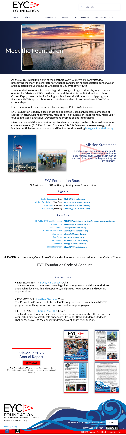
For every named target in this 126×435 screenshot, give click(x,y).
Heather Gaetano (46, 299)
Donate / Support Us (104, 17)
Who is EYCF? (30, 17)
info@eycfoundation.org (99, 128)
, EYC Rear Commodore (48, 221)
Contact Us (112, 428)
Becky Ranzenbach (51, 282)
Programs (49, 17)
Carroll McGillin (47, 310)
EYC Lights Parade (81, 17)
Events (65, 17)
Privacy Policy (10, 426)
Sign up (112, 422)
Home (15, 17)
